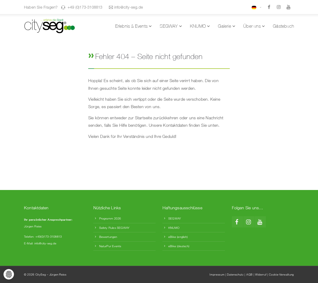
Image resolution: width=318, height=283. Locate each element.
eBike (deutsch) (178, 246)
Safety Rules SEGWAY (114, 228)
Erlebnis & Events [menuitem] (131, 26)
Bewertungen (108, 237)
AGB (249, 274)
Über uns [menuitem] (252, 26)
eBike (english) (178, 237)
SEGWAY (174, 218)
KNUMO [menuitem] (198, 26)
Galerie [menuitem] (224, 26)
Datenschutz (235, 274)
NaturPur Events (110, 246)
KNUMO (173, 228)
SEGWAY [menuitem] (169, 26)
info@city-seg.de (128, 7)
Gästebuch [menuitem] (283, 26)
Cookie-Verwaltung (281, 274)
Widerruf (260, 274)
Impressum (217, 274)
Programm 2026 (110, 218)
